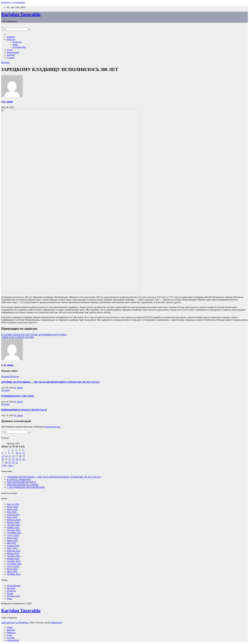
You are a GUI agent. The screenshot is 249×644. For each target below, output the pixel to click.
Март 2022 (12, 571)
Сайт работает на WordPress (15, 622)
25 (20, 459)
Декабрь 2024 (13, 556)
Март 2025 (12, 548)
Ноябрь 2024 (13, 558)
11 (20, 453)
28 (6, 462)
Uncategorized (13, 585)
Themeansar (56, 622)
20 (3, 459)
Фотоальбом (13, 52)
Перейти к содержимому (13, 2)
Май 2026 (11, 512)
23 (13, 459)
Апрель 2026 (13, 514)
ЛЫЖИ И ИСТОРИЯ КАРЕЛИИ (17, 337)
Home (10, 627)
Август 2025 (13, 535)
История (5, 62)
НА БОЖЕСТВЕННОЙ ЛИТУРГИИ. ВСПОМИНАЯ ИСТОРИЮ (34, 334)
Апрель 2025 (13, 545)
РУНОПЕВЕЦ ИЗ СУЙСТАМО (17, 396)
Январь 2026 (13, 522)
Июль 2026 (12, 506)
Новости (11, 39)
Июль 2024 (12, 569)
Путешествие (19, 47)
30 (13, 462)
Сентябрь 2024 (14, 564)
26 (23, 459)
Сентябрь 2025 (14, 532)
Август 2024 (13, 566)
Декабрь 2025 (13, 525)
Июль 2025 (12, 538)
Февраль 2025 (13, 551)
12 (23, 453)
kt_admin (8, 101)
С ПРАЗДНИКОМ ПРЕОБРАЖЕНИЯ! (26, 487)
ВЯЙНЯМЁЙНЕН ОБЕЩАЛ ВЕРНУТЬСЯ (24, 410)
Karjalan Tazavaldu (20, 14)
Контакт (11, 55)
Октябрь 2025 (13, 530)
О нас (10, 50)
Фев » (11, 465)
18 (20, 456)
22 (10, 459)
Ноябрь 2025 (13, 527)
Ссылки (11, 57)
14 (6, 456)
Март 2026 (12, 517)
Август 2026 (13, 504)
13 (3, 456)
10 (17, 453)
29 (10, 462)
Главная (11, 37)
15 (10, 456)
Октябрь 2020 (13, 574)
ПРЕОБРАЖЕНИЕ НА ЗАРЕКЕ (23, 484)
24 (17, 459)
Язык (15, 44)
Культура (17, 42)
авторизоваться (52, 426)
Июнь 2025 (12, 540)
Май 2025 (11, 543)
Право (10, 593)
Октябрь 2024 (13, 561)
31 (17, 462)
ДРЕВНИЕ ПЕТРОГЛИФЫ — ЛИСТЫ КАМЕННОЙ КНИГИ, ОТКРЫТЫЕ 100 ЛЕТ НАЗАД (50, 382)
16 (13, 456)
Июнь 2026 (12, 509)
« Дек (4, 465)
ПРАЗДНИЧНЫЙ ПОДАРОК (21, 482)
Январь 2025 (13, 553)
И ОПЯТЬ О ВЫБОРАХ (19, 479)
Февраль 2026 (13, 519)
